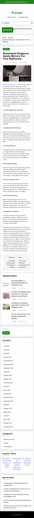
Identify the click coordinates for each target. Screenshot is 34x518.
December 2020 (8, 426)
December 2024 (8, 383)
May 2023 (6, 404)
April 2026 (6, 353)
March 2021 (7, 419)
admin (6, 62)
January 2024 (7, 393)
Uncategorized (8, 446)
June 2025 (7, 371)
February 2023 (8, 408)
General (6, 49)
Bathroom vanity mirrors (10, 84)
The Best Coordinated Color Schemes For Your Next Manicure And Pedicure (21, 294)
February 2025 (8, 375)
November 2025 (8, 364)
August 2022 (7, 412)
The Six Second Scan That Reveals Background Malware (20, 316)
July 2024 (6, 386)
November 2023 (8, 397)
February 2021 (8, 423)
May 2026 (6, 350)
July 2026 (6, 346)
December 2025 (8, 360)
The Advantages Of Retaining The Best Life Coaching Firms (19, 283)
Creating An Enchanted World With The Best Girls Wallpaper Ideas (16, 2)
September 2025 (8, 368)
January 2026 (7, 357)
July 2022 (6, 415)
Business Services (9, 439)
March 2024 (7, 390)
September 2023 (8, 401)
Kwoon (17, 13)
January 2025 (7, 379)
